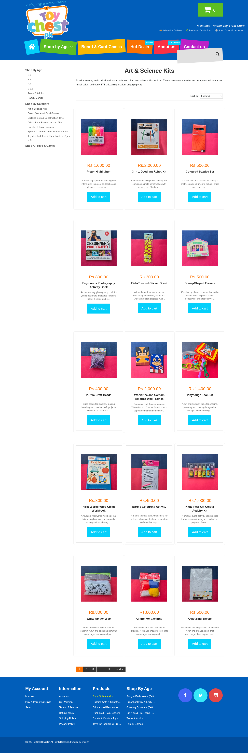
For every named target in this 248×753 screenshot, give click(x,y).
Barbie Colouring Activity (149, 506)
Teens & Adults (36, 93)
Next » (119, 669)
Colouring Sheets (200, 618)
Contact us (194, 46)
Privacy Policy (67, 723)
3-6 (29, 79)
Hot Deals (141, 45)
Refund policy (66, 712)
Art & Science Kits (37, 108)
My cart (29, 696)
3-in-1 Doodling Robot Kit (149, 171)
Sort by (194, 96)
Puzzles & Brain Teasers (41, 127)
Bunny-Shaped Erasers (200, 283)
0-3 (29, 75)
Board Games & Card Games (43, 113)
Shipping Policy (67, 718)
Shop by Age (56, 46)
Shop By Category (37, 103)
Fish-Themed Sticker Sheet (149, 283)
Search (29, 707)
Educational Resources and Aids (45, 122)
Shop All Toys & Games (40, 145)
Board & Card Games (101, 46)
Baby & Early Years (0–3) (141, 696)
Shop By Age (33, 70)
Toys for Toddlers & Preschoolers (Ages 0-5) (117, 723)
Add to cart (98, 197)
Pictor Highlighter (99, 171)
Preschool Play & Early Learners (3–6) (148, 701)
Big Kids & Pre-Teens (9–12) (142, 712)
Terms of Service (68, 707)
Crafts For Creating (149, 618)
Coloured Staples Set (200, 171)
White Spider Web (99, 618)
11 (108, 669)
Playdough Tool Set (200, 395)
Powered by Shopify (79, 742)
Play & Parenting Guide (38, 701)
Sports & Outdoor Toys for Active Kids (48, 131)
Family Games (35, 97)
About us (168, 45)
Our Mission (66, 701)
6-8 (29, 84)
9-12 (30, 88)
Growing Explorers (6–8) (140, 707)
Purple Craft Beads (98, 395)
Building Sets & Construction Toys (46, 117)
